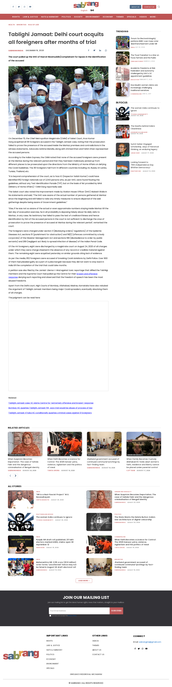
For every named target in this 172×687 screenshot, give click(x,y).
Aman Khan (40, 547)
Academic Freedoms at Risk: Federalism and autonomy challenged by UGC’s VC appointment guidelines (143, 72)
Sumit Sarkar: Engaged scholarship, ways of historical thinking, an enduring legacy (145, 147)
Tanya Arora (53, 470)
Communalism (136, 94)
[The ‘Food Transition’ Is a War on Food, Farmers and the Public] (122, 58)
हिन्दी (92, 10)
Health (11, 25)
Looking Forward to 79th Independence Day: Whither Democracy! (142, 165)
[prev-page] (10, 476)
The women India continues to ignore (54, 517)
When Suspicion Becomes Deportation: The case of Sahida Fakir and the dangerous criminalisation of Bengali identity (135, 497)
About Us (135, 7)
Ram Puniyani (136, 171)
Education (135, 79)
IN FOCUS (121, 102)
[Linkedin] (100, 50)
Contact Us (149, 7)
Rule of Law (33, 25)
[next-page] (15, 476)
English (84, 10)
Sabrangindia (15, 50)
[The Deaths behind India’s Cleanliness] (122, 131)
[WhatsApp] (24, 7)
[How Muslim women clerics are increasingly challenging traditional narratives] (122, 89)
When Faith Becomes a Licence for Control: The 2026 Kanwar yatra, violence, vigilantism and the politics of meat (135, 542)
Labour (119, 137)
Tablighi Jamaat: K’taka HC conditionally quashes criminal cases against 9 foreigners (50, 412)
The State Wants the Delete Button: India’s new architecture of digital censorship (135, 518)
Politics (118, 514)
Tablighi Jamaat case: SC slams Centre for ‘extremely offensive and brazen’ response (50, 403)
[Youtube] (30, 7)
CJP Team (131, 470)
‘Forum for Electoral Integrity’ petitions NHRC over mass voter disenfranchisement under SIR (144, 41)
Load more (83, 581)
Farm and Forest (137, 61)
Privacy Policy (72, 616)
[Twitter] (19, 7)
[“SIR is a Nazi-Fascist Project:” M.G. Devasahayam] (21, 499)
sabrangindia (14, 470)
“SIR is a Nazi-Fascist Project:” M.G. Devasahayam (52, 495)
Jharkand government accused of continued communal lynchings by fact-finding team (103, 462)
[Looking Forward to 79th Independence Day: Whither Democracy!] (122, 167)
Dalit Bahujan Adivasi (122, 118)
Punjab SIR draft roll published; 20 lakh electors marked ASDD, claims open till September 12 (55, 542)
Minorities (21, 25)
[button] (159, 6)
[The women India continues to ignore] (122, 113)
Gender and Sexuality (16, 455)
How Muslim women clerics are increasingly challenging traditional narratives (144, 88)
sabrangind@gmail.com (150, 642)
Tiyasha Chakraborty (139, 114)
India (133, 47)
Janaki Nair (135, 153)
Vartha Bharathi (42, 500)
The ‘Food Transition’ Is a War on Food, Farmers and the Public (145, 56)
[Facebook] (13, 7)
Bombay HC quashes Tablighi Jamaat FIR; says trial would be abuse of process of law (50, 407)
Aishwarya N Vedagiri (139, 132)
